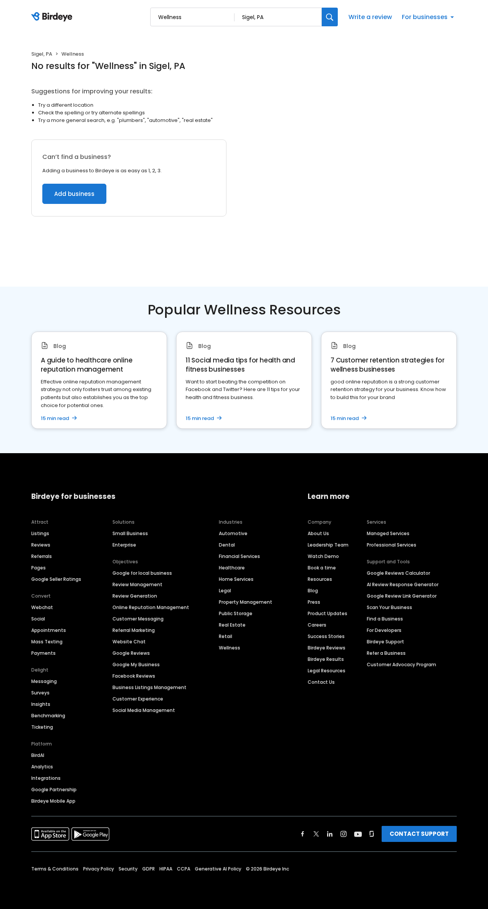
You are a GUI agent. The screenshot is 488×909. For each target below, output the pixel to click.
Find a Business (385, 619)
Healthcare (232, 567)
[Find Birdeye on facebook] (303, 834)
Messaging (44, 681)
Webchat (42, 607)
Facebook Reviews (133, 676)
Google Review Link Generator (402, 596)
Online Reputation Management (150, 607)
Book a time (322, 567)
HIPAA (165, 869)
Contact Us (321, 682)
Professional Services (391, 545)
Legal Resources (326, 670)
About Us (318, 533)
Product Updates (327, 613)
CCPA (183, 869)
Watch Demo (323, 556)
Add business (74, 194)
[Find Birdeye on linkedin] (330, 834)
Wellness (229, 647)
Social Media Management (143, 710)
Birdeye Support (385, 641)
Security (128, 869)
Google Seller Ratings (56, 579)
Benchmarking (48, 715)
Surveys (40, 692)
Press (314, 602)
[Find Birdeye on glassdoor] (371, 834)
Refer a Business (386, 653)
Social (38, 619)
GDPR (148, 869)
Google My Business (136, 664)
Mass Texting (47, 641)
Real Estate (232, 625)
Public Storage (235, 613)
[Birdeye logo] (53, 17)
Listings (40, 533)
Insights (40, 704)
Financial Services (239, 556)
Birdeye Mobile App (53, 801)
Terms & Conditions (55, 869)
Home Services (236, 579)
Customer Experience (137, 699)
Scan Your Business (389, 607)
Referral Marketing (133, 630)
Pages (38, 567)
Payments (43, 653)
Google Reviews (131, 653)
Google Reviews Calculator (398, 573)
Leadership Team (328, 545)
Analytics (42, 766)
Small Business (130, 533)
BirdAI (37, 755)
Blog (313, 590)
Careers (317, 625)
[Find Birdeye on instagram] (343, 834)
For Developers (384, 630)
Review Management (137, 584)
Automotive (233, 533)
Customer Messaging (138, 619)
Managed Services (388, 533)
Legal (225, 590)
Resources (320, 579)
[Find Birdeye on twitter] (316, 834)
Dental (227, 545)
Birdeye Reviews (326, 647)
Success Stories (326, 636)
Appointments (48, 630)
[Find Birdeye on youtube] (358, 834)
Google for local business (142, 573)
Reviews (40, 545)
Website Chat (129, 641)
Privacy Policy (98, 869)
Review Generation (134, 596)
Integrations (46, 778)
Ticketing (42, 727)
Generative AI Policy (218, 869)
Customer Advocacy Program (401, 664)
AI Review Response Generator (402, 584)
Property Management (245, 602)
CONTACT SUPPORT (419, 834)
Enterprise (124, 545)
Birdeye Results (326, 659)
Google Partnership (54, 789)
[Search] (330, 17)
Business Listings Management (149, 687)
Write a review (370, 17)
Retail (225, 636)
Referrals (41, 556)
